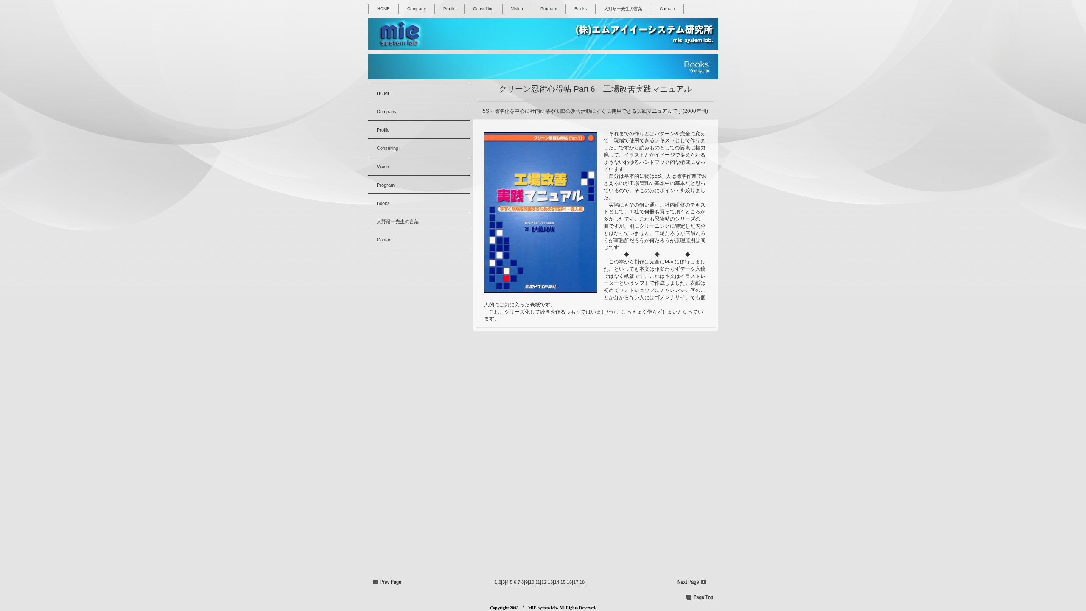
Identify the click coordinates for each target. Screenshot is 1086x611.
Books (580, 8)
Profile (449, 8)
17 (575, 582)
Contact (667, 8)
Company (416, 8)
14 (556, 582)
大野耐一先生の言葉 (623, 8)
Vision (517, 8)
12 (543, 582)
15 (562, 582)
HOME (383, 8)
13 (550, 582)
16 (569, 582)
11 (537, 582)
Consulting (483, 8)
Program (548, 8)
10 (531, 582)
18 (582, 582)
